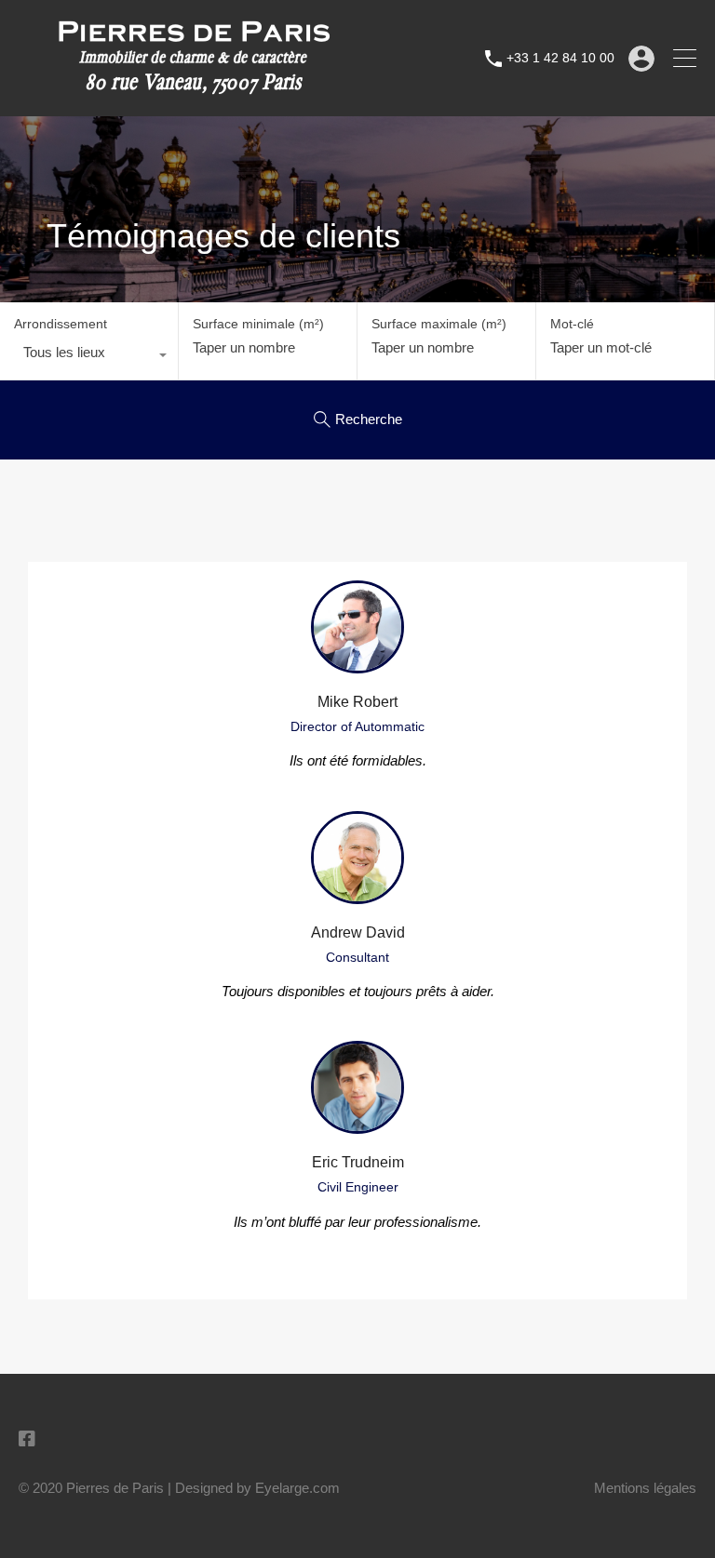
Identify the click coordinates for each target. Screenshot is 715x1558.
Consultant (357, 957)
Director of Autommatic (357, 726)
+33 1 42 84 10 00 (560, 57)
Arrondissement (60, 323)
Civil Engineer (357, 1186)
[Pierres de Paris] (193, 93)
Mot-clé (572, 323)
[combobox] (89, 357)
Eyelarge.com (297, 1488)
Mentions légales (645, 1488)
